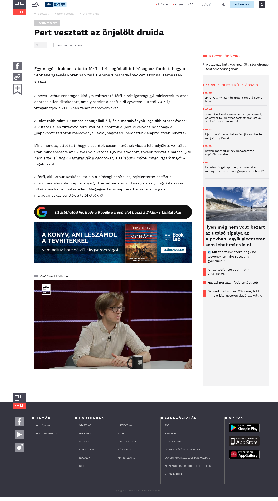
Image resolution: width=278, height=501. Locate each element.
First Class (87, 449)
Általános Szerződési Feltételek (188, 466)
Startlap (85, 425)
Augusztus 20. (184, 4)
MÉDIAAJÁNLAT (174, 474)
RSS (167, 425)
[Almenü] (35, 4)
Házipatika (125, 425)
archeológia (65, 13)
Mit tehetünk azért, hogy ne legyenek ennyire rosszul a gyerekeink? (232, 256)
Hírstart (85, 433)
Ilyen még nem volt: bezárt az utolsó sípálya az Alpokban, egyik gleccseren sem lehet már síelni (235, 236)
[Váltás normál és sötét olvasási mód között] (223, 4)
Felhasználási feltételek (182, 449)
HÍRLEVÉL (171, 433)
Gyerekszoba (127, 441)
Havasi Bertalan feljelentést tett (233, 282)
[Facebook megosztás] (17, 66)
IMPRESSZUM (173, 441)
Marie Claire (126, 457)
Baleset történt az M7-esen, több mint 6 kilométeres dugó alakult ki (235, 293)
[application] (113, 324)
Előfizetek (242, 4)
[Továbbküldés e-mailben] (17, 77)
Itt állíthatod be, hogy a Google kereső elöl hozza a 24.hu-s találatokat (118, 212)
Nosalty (84, 457)
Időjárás (163, 4)
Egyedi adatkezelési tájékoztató (188, 457)
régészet (43, 13)
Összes (251, 85)
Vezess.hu (86, 441)
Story (122, 433)
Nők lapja (124, 449)
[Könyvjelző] (17, 89)
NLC (81, 466)
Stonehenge (91, 13)
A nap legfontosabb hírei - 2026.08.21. (228, 272)
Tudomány (47, 23)
